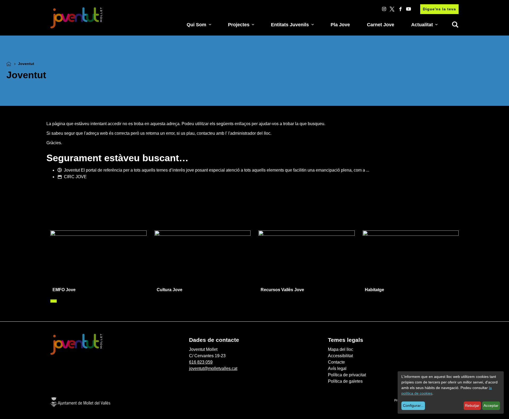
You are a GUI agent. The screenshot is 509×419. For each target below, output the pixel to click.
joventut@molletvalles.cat (213, 368)
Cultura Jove (169, 289)
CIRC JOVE (75, 176)
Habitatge (374, 289)
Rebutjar (472, 405)
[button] (53, 301)
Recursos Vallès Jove (282, 289)
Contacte (336, 362)
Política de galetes (345, 381)
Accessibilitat (340, 355)
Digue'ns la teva (439, 9)
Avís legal (337, 368)
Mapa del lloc (340, 349)
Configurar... (413, 405)
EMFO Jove (64, 289)
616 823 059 (201, 362)
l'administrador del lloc (249, 133)
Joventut (72, 170)
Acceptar (491, 405)
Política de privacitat (347, 375)
